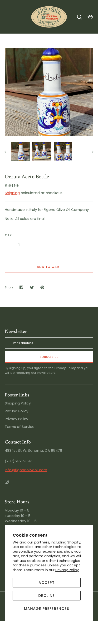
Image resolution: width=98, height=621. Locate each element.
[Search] (79, 17)
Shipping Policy (18, 403)
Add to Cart (49, 267)
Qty (8, 235)
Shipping (12, 192)
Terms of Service (19, 426)
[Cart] (90, 17)
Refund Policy (16, 410)
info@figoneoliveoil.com (26, 469)
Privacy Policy (67, 569)
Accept (46, 582)
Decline (46, 595)
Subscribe (48, 357)
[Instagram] (10, 485)
